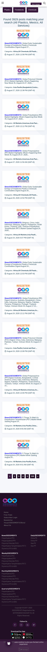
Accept (25, 649)
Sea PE (33, 543)
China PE (34, 538)
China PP (34, 541)
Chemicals (32, 10)
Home (6, 512)
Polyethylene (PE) (8, 538)
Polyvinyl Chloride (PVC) (10, 543)
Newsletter (8, 520)
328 (32, 476)
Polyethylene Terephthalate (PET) (14, 546)
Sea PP (33, 546)
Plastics (7, 10)
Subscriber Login (10, 517)
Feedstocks (19, 10)
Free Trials (8, 515)
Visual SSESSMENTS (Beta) (14, 523)
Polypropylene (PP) (8, 541)
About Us (7, 525)
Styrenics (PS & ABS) (9, 548)
